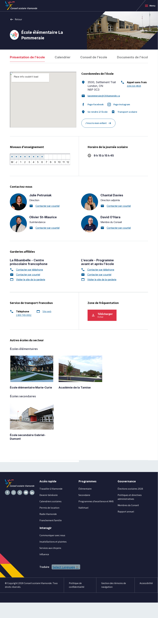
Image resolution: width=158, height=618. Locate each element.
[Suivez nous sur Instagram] (13, 492)
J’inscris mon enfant (98, 123)
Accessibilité (146, 583)
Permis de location (49, 507)
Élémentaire (85, 488)
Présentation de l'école (27, 57)
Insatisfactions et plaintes (53, 541)
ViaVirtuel (83, 507)
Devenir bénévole (48, 495)
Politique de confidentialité (76, 585)
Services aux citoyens (50, 548)
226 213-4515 (134, 86)
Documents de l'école (133, 57)
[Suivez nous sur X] (19, 492)
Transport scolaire (124, 112)
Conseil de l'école (93, 57)
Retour (16, 19)
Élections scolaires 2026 (130, 488)
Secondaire (84, 495)
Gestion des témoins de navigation (113, 585)
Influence (44, 554)
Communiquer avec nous (52, 535)
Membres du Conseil (128, 505)
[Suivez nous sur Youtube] (25, 492)
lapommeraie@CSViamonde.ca (104, 95)
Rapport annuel (126, 511)
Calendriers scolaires (50, 501)
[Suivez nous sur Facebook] (7, 492)
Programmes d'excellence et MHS (96, 501)
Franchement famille (50, 520)
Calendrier (62, 57)
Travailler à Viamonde (50, 488)
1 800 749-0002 (23, 315)
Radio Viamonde (48, 514)
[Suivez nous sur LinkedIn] (32, 492)
